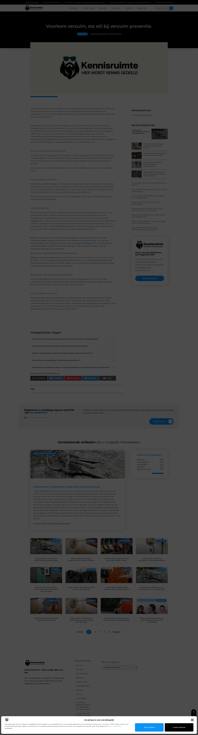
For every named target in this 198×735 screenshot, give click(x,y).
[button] (192, 720)
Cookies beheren (179, 727)
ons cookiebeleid (115, 726)
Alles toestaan (149, 727)
